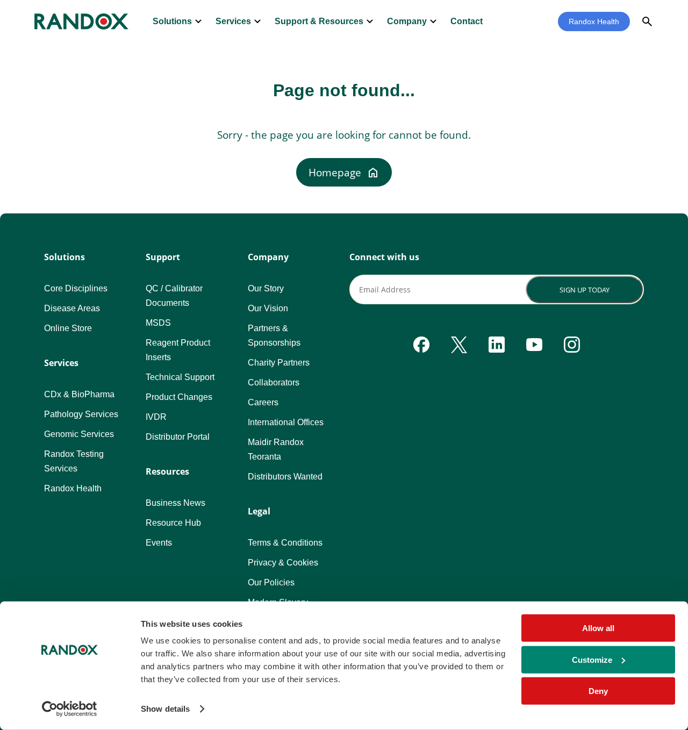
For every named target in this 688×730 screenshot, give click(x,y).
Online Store (68, 328)
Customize (592, 659)
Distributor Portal (178, 436)
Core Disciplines (76, 288)
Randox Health (594, 21)
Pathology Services (81, 414)
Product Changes (179, 397)
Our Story (266, 288)
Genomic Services (79, 434)
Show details (165, 708)
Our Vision (268, 308)
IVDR (156, 416)
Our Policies (271, 582)
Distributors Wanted (285, 476)
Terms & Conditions (285, 542)
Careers (263, 402)
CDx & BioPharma (79, 394)
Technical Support (180, 377)
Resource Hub (173, 522)
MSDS (158, 322)
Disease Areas (72, 308)
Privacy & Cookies (283, 562)
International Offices (286, 422)
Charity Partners (279, 362)
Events (159, 542)
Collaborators (273, 382)
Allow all (598, 628)
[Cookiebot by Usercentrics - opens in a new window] (70, 709)
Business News (175, 502)
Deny (598, 691)
